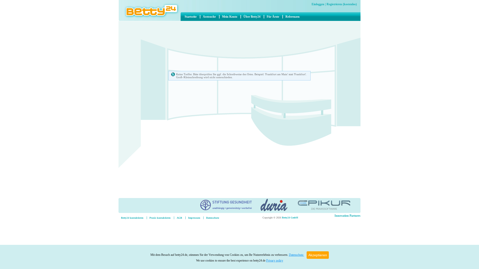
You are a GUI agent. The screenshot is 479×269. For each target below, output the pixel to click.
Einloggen (318, 4)
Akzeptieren (317, 255)
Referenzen (292, 16)
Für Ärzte (273, 16)
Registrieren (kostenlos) (342, 4)
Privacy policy (274, 260)
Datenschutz (296, 255)
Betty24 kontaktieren (132, 217)
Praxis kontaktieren (160, 217)
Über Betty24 (251, 16)
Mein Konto (229, 16)
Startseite (191, 16)
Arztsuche (209, 16)
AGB (179, 217)
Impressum (194, 217)
